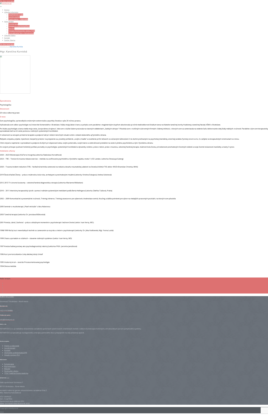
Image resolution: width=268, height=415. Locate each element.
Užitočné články (9, 35)
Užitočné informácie (11, 12)
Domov (7, 10)
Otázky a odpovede (11, 346)
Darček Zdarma (9, 40)
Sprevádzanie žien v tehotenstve (21, 33)
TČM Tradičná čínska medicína (16, 292)
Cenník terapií (9, 348)
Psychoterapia (9, 285)
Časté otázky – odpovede (18, 19)
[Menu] (1, 6)
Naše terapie (9, 22)
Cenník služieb (14, 17)
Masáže (11, 28)
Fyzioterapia (13, 24)
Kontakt (7, 38)
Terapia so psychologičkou (19, 26)
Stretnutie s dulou (11, 290)
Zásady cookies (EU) (12, 355)
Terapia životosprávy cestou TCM (21, 31)
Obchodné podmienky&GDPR (15, 353)
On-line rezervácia (7, 1)
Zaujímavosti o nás (15, 14)
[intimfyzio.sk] (6, 3)
